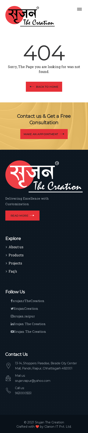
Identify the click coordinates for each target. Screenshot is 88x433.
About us (16, 247)
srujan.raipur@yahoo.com (32, 381)
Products (16, 255)
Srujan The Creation (29, 324)
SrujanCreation (26, 308)
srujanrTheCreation (28, 301)
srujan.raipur (24, 316)
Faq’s (13, 271)
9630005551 (23, 393)
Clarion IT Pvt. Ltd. (58, 427)
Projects (15, 263)
